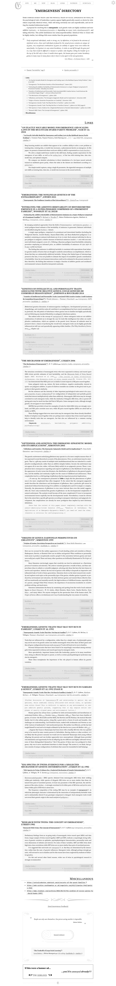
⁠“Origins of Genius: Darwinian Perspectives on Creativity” (43, 543)
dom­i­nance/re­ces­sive (47, 30)
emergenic (57, 645)
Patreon (73, 3)
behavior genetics (82, 225)
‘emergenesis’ (57, 316)
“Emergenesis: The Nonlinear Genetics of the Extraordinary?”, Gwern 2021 (50, 84)
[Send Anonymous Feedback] (58, 906)
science (41, 220)
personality (26, 301)
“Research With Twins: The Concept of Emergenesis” (41, 828)
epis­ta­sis (33, 30)
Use (35, 975)
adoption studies (67, 364)
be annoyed (75, 971)
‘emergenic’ (55, 848)
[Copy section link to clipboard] (95, 69)
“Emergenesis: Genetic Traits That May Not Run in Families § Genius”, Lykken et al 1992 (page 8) (56, 105)
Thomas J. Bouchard (67, 299)
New (43, 3)
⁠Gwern (72, 200)
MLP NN (80, 138)
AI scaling (62, 953)
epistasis (45, 423)
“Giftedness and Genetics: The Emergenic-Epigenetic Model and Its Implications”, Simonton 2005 (57, 98)
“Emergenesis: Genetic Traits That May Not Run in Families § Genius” (47, 692)
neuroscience (63, 773)
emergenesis (88, 138)
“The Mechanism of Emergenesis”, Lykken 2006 (42, 95)
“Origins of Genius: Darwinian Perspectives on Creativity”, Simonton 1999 (50, 100)
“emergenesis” (51, 700)
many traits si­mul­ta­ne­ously (78, 30)
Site (27, 3)
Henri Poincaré (37, 590)
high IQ (69, 695)
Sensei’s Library (59, 935)
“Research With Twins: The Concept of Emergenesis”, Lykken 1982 (48, 110)
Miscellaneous (31, 113)
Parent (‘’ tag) (35, 70)
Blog (53, 3)
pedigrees (64, 797)
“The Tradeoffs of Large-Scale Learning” (47, 950)
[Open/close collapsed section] (69, 138)
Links (62, 3)
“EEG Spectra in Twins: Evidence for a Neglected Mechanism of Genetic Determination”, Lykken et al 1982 (59, 108)
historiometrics (66, 225)
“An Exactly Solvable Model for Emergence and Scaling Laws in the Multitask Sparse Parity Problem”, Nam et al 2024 (59, 81)
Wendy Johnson (52, 299)
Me (35, 3)
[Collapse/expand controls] (113, 2)
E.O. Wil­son (68, 59)
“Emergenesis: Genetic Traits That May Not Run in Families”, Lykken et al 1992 (51, 103)
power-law (28, 165)
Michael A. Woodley (50, 217)
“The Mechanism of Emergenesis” (35, 364)
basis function (85, 150)
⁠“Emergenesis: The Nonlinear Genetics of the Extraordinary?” (45, 200)
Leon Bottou (38, 953)
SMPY (90, 299)
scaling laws (57, 155)
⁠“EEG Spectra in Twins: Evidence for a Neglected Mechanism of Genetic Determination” (54, 770)
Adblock (42, 975)
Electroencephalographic (33, 778)
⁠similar (25, 140)
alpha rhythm (38, 785)
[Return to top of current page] (58, 900)
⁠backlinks (35, 301)
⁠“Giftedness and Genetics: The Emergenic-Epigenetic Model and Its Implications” (52, 449)
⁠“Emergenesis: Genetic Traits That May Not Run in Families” (44, 632)
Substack (87, 3)
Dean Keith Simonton (74, 543)
